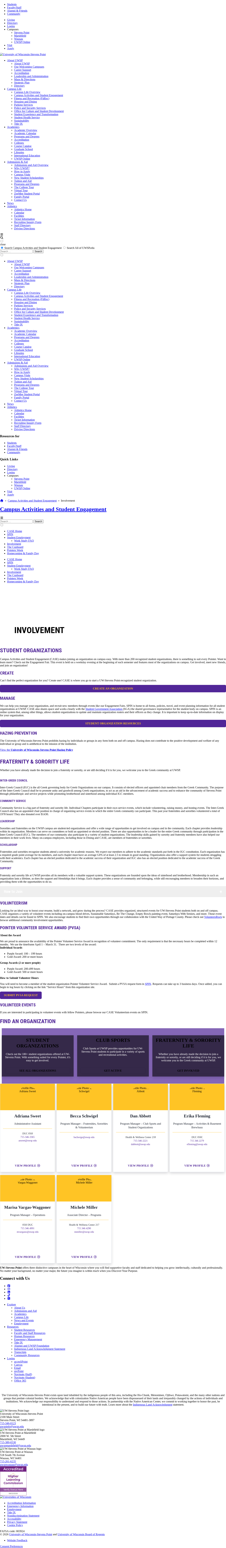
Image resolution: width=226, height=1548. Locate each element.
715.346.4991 (27, 1228)
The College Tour (24, 187)
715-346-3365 (27, 1137)
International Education (27, 155)
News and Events (24, 1320)
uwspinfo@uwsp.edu (12, 1426)
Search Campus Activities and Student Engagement (33, 247)
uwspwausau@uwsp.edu (14, 1464)
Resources (13, 1326)
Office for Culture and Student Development (39, 111)
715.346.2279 (197, 1140)
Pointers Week (15, 550)
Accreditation (21, 73)
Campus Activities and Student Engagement (38, 95)
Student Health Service (27, 117)
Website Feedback (17, 1540)
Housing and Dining (25, 101)
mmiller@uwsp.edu (84, 1232)
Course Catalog (22, 146)
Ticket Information (24, 218)
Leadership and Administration (31, 76)
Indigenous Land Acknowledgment (152, 1404)
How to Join (13, 891)
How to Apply (22, 171)
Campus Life (14, 88)
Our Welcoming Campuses (29, 66)
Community (13, 13)
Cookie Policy (15, 1525)
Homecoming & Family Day (23, 553)
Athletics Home (23, 209)
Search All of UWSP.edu (80, 247)
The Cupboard (15, 546)
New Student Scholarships (29, 177)
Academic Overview (25, 130)
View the (36, 749)
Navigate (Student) (24, 1377)
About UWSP (15, 60)
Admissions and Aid (25, 1310)
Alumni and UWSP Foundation (31, 1345)
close (3, 244)
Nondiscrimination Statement (23, 1515)
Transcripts (20, 1352)
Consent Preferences (11, 1546)
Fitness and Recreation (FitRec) (31, 98)
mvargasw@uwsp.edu (27, 1232)
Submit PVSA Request (21, 995)
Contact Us (20, 199)
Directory (12, 23)
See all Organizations (37, 1070)
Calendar (19, 212)
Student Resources (24, 1329)
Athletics (12, 206)
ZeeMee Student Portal (27, 193)
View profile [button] (26, 1165)
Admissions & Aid (17, 161)
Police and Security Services (30, 107)
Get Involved (188, 1070)
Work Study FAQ (24, 540)
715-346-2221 (140, 1140)
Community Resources (27, 1355)
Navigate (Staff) (23, 1374)
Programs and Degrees (26, 136)
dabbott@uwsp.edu (140, 1144)
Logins (11, 26)
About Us (19, 1307)
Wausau (18, 38)
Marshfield (20, 35)
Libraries (19, 152)
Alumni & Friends (17, 10)
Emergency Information (20, 1506)
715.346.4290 (84, 1228)
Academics (13, 126)
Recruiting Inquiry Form (27, 222)
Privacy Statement (17, 1522)
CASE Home (14, 531)
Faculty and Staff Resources (29, 1333)
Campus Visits (22, 174)
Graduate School (23, 149)
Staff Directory (22, 225)
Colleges (19, 142)
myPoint (18, 1371)
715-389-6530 (8, 1442)
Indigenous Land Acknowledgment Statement (39, 1348)
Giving (11, 19)
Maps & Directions (24, 79)
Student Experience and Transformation (36, 114)
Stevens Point (21, 32)
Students (12, 4)
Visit (9, 45)
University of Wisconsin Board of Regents (81, 1534)
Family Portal (21, 196)
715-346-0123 (8, 1423)
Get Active (113, 1070)
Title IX (18, 123)
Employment (21, 1323)
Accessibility (14, 1518)
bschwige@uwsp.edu (84, 1137)
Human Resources (24, 1336)
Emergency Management (28, 1339)
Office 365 (20, 1380)
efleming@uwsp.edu (197, 1144)
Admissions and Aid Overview (31, 165)
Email (17, 1367)
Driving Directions (24, 228)
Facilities (19, 215)
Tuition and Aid (23, 180)
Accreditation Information (21, 1502)
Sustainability (21, 120)
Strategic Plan (21, 82)
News (10, 203)
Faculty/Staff (14, 7)
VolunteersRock (213, 916)
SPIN (10, 534)
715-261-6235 (8, 1461)
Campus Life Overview (27, 92)
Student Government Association (104, 708)
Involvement (14, 543)
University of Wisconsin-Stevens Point (30, 1534)
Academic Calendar (25, 133)
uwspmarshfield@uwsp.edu (15, 1445)
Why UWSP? (21, 168)
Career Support (22, 69)
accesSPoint (21, 1361)
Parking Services (23, 104)
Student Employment (19, 537)
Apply (10, 48)
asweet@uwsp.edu (28, 1140)
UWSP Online (22, 42)
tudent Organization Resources (113, 723)
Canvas (18, 1364)
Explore (11, 1304)
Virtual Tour (21, 190)
